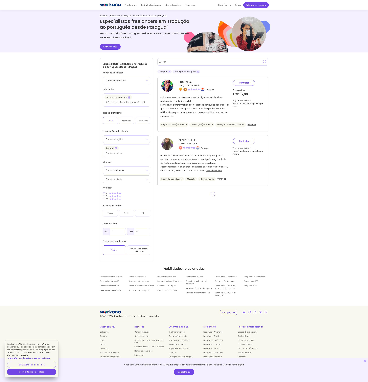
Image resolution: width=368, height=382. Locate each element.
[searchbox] (125, 102)
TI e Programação (177, 332)
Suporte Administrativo (179, 348)
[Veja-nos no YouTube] (244, 312)
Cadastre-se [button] (224, 5)
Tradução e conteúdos (179, 340)
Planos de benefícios (143, 351)
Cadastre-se (184, 371)
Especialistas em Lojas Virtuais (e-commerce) (225, 287)
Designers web (250, 286)
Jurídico (172, 352)
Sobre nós (104, 332)
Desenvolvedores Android (111, 276)
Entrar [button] (238, 5)
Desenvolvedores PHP (166, 276)
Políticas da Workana (109, 352)
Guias (102, 344)
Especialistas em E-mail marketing (225, 294)
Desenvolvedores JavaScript (141, 286)
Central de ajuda (142, 332)
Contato (103, 336)
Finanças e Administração (180, 357)
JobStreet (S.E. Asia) (246, 340)
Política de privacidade (110, 357)
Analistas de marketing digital (199, 288)
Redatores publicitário (167, 290)
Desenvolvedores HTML (110, 286)
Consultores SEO (251, 281)
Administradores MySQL (139, 290)
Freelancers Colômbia (213, 340)
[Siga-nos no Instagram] (249, 312)
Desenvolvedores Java (139, 281)
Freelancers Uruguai (212, 344)
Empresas (190, 5)
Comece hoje (110, 46)
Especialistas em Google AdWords (197, 282)
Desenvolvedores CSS (109, 281)
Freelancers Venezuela (213, 352)
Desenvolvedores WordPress (169, 281)
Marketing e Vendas (177, 344)
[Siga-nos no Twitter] (260, 312)
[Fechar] (365, 361)
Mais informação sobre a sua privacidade (29, 358)
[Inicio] (110, 5)
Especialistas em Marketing (198, 293)
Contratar (244, 82)
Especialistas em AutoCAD (226, 276)
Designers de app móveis (254, 276)
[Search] (264, 62)
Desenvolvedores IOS (138, 276)
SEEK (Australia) (245, 352)
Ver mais (252, 124)
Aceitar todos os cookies (31, 371)
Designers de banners (224, 281)
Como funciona (173, 5)
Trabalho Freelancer (151, 5)
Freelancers (131, 5)
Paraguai (210, 90)
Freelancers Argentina (213, 332)
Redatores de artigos (166, 286)
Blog (102, 340)
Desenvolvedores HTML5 (110, 290)
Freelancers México (211, 348)
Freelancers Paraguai (212, 357)
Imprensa (138, 355)
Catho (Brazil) (244, 336)
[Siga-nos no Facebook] (255, 312)
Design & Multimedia (178, 336)
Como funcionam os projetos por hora (149, 341)
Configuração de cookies (32, 364)
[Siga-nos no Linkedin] (266, 312)
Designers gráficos (194, 276)
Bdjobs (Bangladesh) (247, 332)
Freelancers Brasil (211, 336)
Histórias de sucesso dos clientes (149, 346)
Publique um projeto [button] (256, 5)
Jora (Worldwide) (245, 344)
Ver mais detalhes (214, 171)
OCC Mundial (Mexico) (248, 348)
